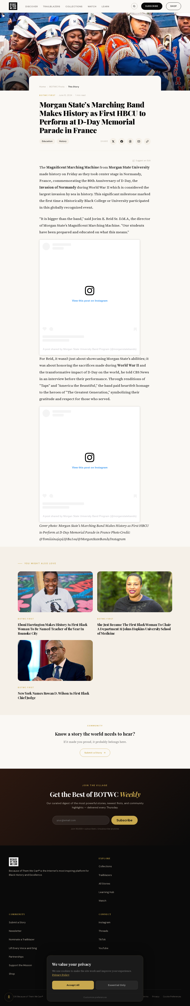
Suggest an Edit (143, 160)
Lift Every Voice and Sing (23, 948)
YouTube (103, 948)
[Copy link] (147, 141)
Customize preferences (95, 997)
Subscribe (151, 6)
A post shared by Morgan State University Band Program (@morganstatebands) (90, 349)
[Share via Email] (138, 141)
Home (42, 86)
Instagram (104, 922)
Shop (173, 6)
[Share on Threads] (130, 141)
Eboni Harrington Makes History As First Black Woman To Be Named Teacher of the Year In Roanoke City (52, 629)
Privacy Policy (60, 974)
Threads (103, 931)
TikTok (102, 939)
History (62, 141)
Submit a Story (95, 752)
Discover (31, 6)
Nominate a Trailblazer (22, 939)
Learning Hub (106, 892)
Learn (105, 6)
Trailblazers (51, 6)
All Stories (104, 883)
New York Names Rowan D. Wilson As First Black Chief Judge (53, 695)
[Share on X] (113, 141)
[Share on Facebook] (121, 141)
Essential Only (117, 985)
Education (47, 141)
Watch (92, 6)
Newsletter (15, 931)
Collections (74, 6)
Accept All (73, 985)
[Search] (134, 6)
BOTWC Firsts (57, 86)
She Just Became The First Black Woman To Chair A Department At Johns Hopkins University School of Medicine (134, 629)
